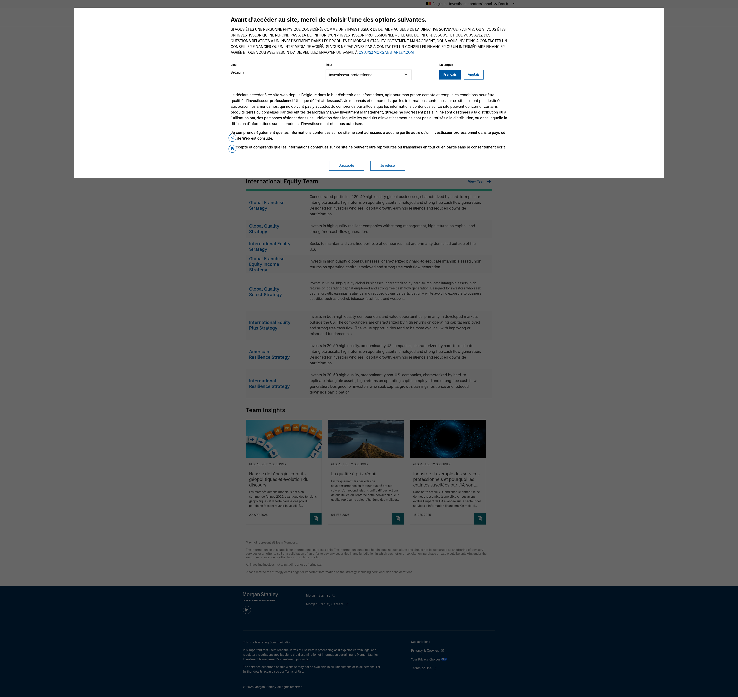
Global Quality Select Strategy (265, 291)
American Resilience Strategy (269, 354)
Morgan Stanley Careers (325, 604)
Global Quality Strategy (264, 228)
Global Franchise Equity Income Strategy (266, 264)
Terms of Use (421, 668)
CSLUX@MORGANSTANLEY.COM (386, 52)
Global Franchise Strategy (266, 205)
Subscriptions (420, 642)
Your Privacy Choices (426, 659)
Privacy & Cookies (425, 650)
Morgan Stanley (318, 595)
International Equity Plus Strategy (270, 325)
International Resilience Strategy (269, 383)
